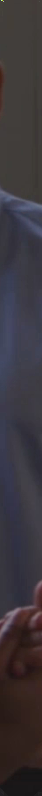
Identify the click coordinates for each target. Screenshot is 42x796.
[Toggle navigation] (39, 1)
